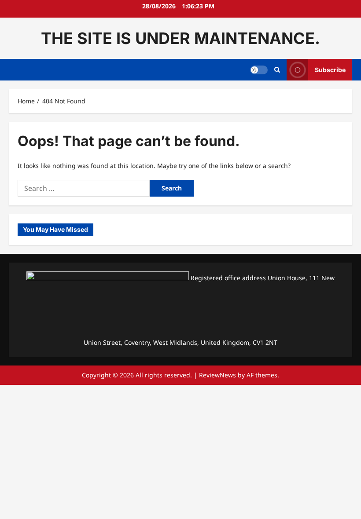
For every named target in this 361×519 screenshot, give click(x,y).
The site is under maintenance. (180, 38)
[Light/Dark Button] (259, 70)
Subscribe (330, 69)
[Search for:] (84, 188)
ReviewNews (217, 375)
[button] (277, 70)
